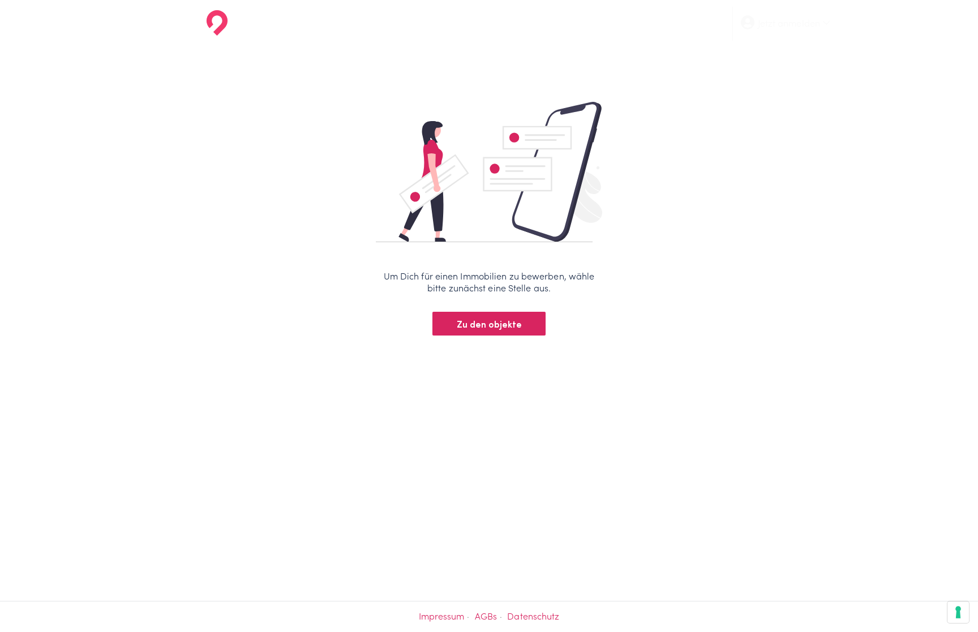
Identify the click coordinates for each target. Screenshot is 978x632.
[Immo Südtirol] (193, 22)
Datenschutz (533, 616)
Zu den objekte (489, 323)
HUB (692, 22)
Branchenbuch (632, 22)
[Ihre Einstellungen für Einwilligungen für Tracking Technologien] (958, 612)
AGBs (486, 616)
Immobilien (491, 22)
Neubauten (557, 22)
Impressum (442, 616)
